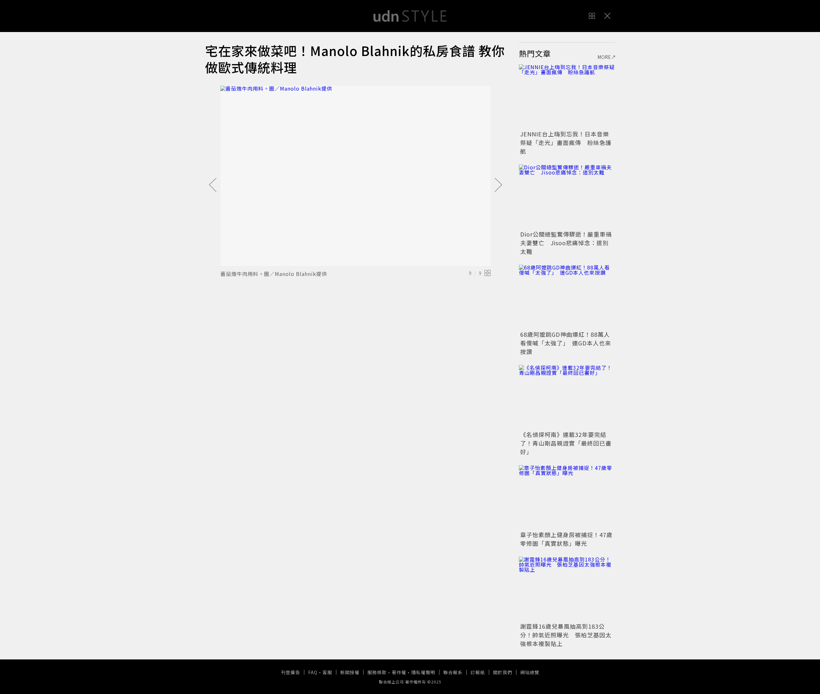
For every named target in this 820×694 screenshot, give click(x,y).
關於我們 (502, 672)
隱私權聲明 (423, 672)
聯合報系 (453, 672)
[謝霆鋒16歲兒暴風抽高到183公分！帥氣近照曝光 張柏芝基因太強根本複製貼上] (567, 589)
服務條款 (377, 672)
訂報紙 (478, 672)
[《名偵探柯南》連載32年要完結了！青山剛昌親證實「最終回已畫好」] (567, 397)
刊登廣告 (290, 672)
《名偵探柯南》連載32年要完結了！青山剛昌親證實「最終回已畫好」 (565, 443)
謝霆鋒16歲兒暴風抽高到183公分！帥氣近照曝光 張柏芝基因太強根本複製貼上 (565, 635)
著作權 (399, 672)
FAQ (312, 672)
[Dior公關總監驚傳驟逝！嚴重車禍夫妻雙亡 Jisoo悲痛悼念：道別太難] (567, 197)
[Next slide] (498, 185)
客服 (327, 672)
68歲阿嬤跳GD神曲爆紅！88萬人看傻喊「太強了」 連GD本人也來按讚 (565, 343)
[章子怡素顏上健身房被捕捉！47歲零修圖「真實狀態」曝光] (567, 497)
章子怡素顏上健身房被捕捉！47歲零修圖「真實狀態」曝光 (566, 538)
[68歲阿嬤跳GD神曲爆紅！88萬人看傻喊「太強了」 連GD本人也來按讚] (567, 297)
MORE (604, 57)
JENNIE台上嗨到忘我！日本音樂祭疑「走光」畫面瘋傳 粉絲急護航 (565, 142)
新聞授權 (349, 672)
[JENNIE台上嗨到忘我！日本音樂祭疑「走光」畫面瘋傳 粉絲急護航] (567, 96)
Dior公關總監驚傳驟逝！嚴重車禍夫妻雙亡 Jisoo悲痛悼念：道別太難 (566, 242)
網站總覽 (529, 672)
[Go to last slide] (212, 185)
